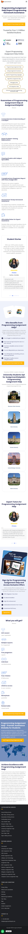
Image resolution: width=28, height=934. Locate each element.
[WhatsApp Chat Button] (2, 931)
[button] (14, 66)
